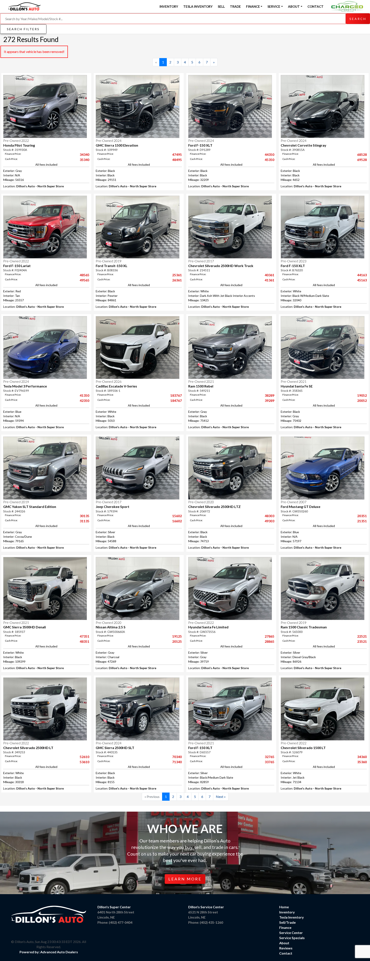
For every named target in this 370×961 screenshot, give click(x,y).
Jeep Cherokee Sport (112, 507)
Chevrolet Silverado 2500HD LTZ (214, 507)
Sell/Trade (287, 922)
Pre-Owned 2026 (108, 381)
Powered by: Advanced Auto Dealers (48, 952)
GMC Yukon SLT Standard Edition (29, 507)
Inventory (169, 6)
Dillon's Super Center (114, 907)
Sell (221, 6)
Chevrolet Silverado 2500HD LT (28, 748)
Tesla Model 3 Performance (25, 386)
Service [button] (273, 6)
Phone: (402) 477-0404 (114, 922)
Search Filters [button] (23, 29)
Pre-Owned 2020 (201, 502)
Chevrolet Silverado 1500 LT (303, 748)
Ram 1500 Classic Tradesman (304, 627)
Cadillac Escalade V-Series (116, 386)
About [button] (294, 6)
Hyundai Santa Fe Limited (208, 627)
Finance (285, 927)
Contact (315, 6)
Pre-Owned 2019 (108, 261)
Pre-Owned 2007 (293, 502)
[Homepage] (24, 5)
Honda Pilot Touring (19, 145)
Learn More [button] (185, 879)
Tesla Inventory (198, 6)
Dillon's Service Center (206, 907)
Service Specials (292, 938)
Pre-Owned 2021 (201, 381)
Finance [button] (253, 6)
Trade (235, 6)
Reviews (285, 948)
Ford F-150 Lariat (17, 266)
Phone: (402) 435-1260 (205, 922)
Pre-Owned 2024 (108, 140)
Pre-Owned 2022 (16, 140)
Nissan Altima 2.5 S (110, 627)
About (284, 943)
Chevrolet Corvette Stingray (303, 145)
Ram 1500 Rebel (200, 386)
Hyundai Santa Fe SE (297, 386)
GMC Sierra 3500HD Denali (24, 627)
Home (284, 907)
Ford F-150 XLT (200, 145)
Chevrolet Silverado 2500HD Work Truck (220, 266)
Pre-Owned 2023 (293, 261)
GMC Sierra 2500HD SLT (115, 748)
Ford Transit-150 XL (111, 266)
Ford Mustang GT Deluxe (300, 507)
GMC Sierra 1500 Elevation (117, 145)
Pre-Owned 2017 (201, 261)
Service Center (291, 933)
